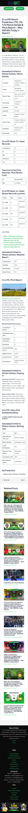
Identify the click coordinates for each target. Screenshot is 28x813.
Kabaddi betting (14, 756)
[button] (9, 8)
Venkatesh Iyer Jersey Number (14, 583)
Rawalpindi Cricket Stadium (10, 298)
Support (14, 762)
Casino (14, 760)
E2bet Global (14, 799)
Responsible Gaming (14, 790)
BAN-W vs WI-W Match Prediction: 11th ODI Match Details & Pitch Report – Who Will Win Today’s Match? (13, 684)
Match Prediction (8, 514)
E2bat (14, 740)
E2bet (3, 730)
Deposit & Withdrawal (14, 758)
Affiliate (14, 795)
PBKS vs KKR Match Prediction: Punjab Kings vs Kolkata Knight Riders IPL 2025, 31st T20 (13, 238)
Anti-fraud (14, 793)
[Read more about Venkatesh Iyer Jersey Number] (14, 575)
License (14, 788)
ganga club (14, 766)
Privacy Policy (14, 797)
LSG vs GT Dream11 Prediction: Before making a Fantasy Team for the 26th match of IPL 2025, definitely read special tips (13, 632)
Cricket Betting (14, 753)
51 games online (14, 768)
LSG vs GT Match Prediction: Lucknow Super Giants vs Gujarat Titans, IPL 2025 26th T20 (14, 245)
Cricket (5, 637)
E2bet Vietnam (14, 764)
